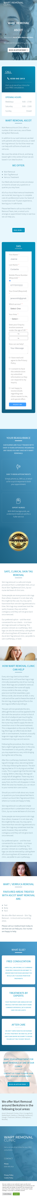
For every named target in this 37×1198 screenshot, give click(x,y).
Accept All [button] (16, 1194)
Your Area (13, 314)
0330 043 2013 (17, 78)
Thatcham (11, 1117)
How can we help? (16, 344)
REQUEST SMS (17, 404)
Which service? (15, 304)
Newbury (14, 1115)
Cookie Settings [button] (7, 1194)
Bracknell (10, 1113)
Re (19, 1115)
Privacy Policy (8, 1175)
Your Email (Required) (18, 291)
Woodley (5, 1119)
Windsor (18, 1117)
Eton (21, 1113)
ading (22, 1115)
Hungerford (28, 1113)
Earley (16, 1113)
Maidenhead (6, 1115)
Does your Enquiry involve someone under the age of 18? (17, 327)
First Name (13, 254)
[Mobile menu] (34, 2)
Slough (4, 1117)
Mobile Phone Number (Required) (18, 276)
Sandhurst (28, 1115)
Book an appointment (17, 50)
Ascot (4, 1113)
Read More (18, 230)
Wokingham (26, 1117)
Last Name (13, 265)
